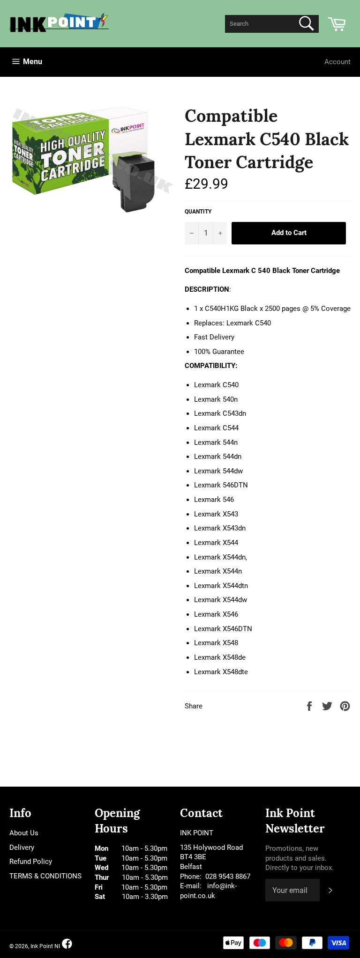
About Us (23, 833)
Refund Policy (30, 861)
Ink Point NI (45, 946)
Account (337, 62)
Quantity (198, 211)
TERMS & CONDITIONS (45, 876)
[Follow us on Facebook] (67, 944)
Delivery (21, 847)
